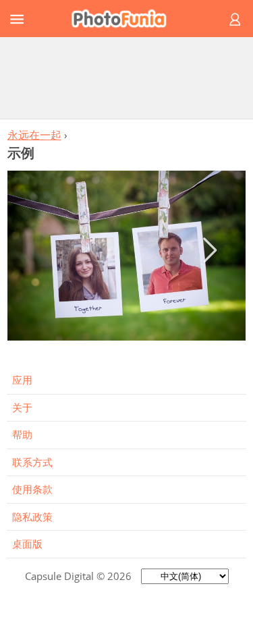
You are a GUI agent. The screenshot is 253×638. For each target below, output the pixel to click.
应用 (22, 379)
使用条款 (32, 489)
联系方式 (32, 462)
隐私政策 (32, 516)
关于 (22, 407)
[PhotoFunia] (124, 18)
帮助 (22, 434)
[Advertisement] (127, 77)
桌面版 (27, 543)
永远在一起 (34, 134)
